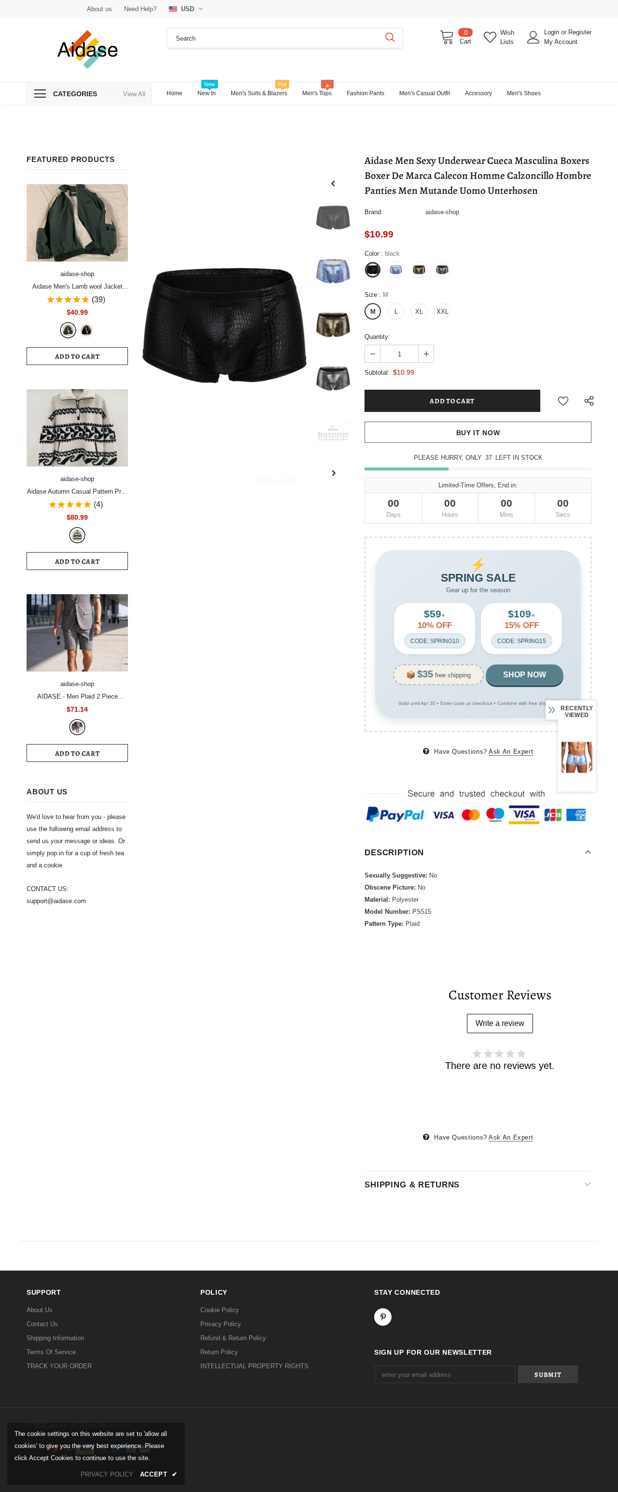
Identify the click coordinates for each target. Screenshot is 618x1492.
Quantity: (377, 336)
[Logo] (89, 50)
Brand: (374, 212)
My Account (560, 41)
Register (579, 32)
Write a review (500, 1023)
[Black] (86, 330)
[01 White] (77, 535)
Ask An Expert (511, 751)
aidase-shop (77, 274)
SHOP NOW (524, 675)
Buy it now (478, 433)
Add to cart (77, 356)
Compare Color (277, 479)
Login (552, 32)
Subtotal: (377, 372)
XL (419, 311)
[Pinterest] (383, 1317)
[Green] (68, 330)
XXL (442, 311)
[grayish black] (77, 727)
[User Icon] (533, 37)
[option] (224, 325)
